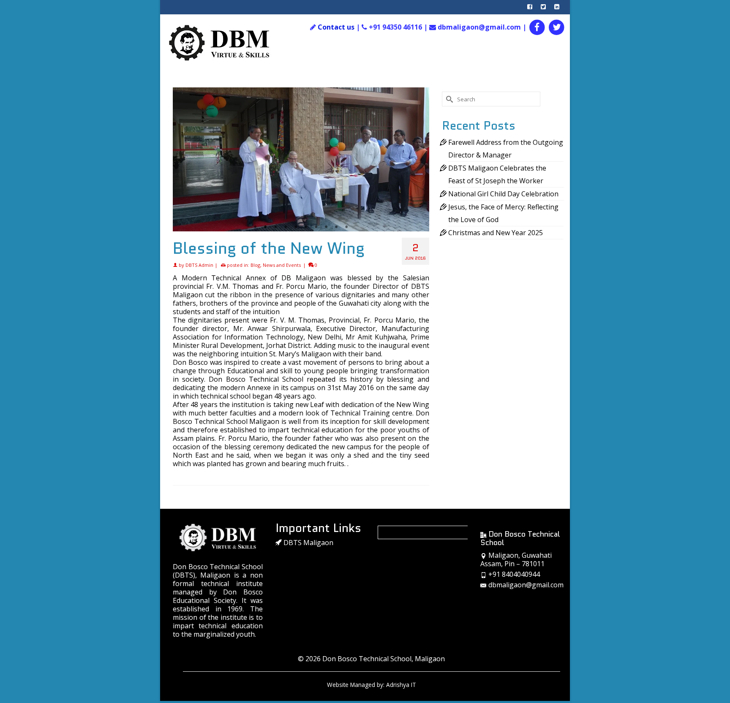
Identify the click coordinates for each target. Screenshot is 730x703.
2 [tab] (265, 227)
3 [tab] (275, 227)
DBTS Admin (199, 265)
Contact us (336, 27)
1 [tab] (255, 227)
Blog (255, 265)
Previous (182, 159)
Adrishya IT (401, 685)
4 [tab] (285, 227)
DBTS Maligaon (307, 542)
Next (419, 159)
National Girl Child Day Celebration (503, 193)
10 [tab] (346, 227)
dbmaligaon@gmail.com (526, 584)
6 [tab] (306, 227)
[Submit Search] (448, 99)
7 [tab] (316, 227)
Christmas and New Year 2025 (495, 232)
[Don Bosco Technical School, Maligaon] (228, 43)
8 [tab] (326, 227)
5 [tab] (295, 227)
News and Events (282, 265)
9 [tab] (336, 227)
